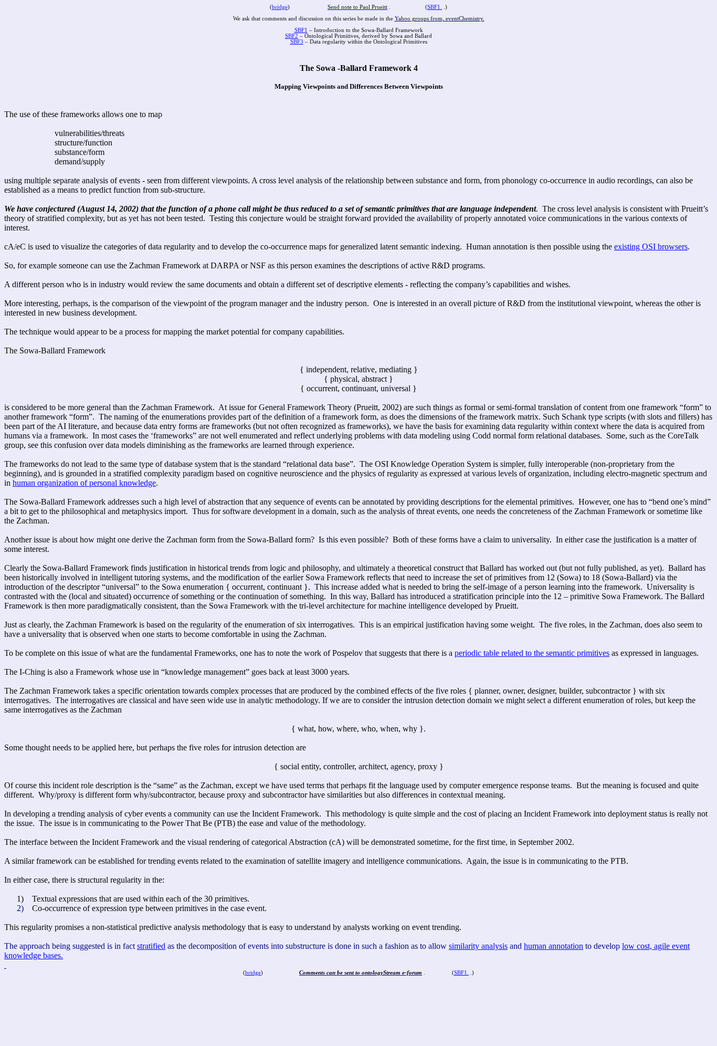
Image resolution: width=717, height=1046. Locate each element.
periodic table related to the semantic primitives (532, 652)
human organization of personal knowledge (84, 482)
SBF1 (301, 30)
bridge (280, 7)
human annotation (553, 946)
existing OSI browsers (651, 246)
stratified (151, 946)
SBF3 (296, 42)
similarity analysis (478, 946)
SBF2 (291, 36)
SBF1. (434, 7)
